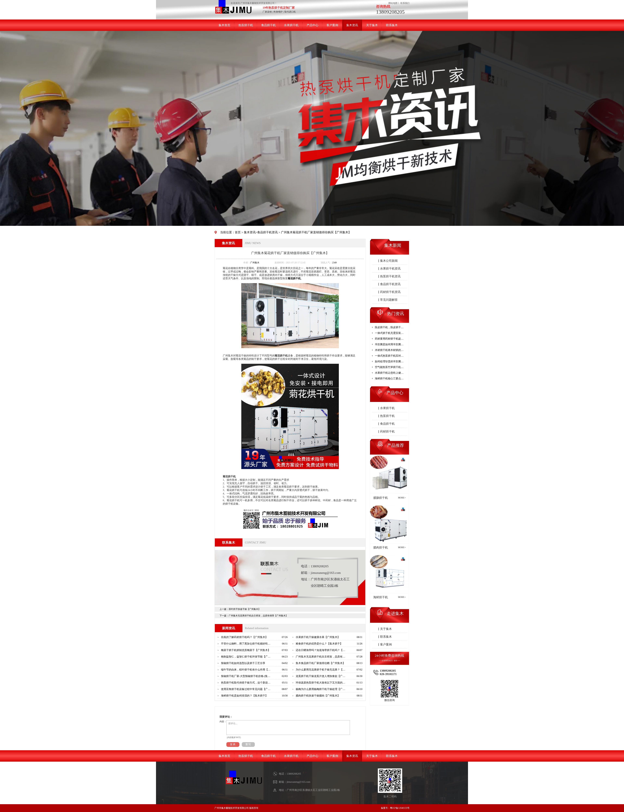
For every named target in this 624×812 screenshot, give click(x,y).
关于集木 (372, 25)
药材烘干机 (387, 431)
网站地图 (392, 3)
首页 (238, 232)
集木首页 (224, 25)
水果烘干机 (291, 25)
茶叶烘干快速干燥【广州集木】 (244, 609)
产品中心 (312, 25)
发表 (233, 744)
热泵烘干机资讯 (390, 276)
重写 (248, 744)
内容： (223, 721)
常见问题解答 (389, 299)
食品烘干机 (268, 25)
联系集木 (392, 25)
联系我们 (405, 3)
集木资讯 (352, 25)
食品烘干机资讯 (267, 232)
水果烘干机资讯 (390, 268)
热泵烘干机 (245, 25)
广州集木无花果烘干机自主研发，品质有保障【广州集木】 (258, 615)
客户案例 (332, 25)
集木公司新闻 (389, 260)
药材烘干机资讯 (390, 292)
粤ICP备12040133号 (400, 808)
